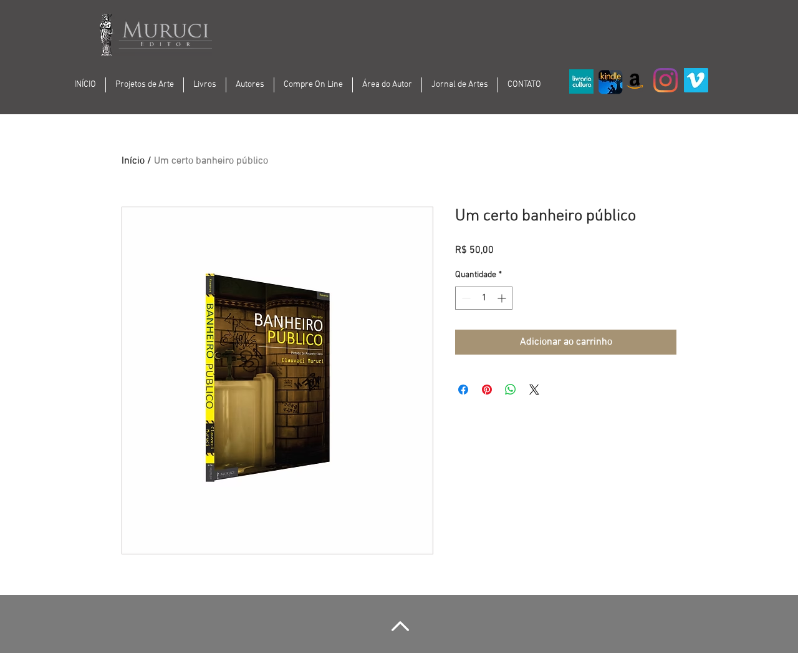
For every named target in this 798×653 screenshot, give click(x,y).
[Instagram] (665, 80)
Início (133, 161)
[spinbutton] (484, 298)
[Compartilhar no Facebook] (463, 389)
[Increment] (503, 298)
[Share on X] (534, 389)
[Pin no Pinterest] (486, 389)
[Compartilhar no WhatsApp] (510, 389)
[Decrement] (465, 298)
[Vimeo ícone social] (696, 80)
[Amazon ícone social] (635, 80)
